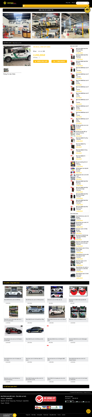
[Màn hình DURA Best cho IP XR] (73, 76)
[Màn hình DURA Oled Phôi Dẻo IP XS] (73, 57)
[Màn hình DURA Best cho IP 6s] (73, 114)
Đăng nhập (68, 2)
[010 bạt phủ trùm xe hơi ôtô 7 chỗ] (73, 176)
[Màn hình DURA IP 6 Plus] (73, 152)
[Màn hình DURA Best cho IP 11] (73, 69)
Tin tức (59, 414)
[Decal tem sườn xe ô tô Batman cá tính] (73, 262)
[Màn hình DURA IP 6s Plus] (73, 140)
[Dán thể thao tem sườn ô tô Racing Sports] (73, 224)
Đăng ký (73, 2)
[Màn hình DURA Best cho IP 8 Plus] (73, 82)
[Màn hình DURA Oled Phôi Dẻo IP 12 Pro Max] (73, 189)
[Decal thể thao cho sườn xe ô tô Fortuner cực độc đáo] (73, 269)
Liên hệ (63, 414)
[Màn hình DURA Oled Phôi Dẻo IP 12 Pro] (73, 202)
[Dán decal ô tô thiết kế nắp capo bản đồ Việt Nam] (73, 237)
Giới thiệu (33, 414)
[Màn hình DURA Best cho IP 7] (73, 101)
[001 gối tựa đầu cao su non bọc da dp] (73, 127)
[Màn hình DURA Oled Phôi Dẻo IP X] (73, 63)
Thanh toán (45, 414)
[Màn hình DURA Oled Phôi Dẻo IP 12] (73, 183)
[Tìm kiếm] (88, 3)
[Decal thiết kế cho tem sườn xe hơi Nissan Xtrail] (73, 256)
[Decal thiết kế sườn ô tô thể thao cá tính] (73, 275)
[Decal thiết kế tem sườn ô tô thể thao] (73, 218)
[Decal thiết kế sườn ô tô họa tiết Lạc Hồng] (73, 250)
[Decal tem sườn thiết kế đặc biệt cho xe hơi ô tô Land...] (73, 243)
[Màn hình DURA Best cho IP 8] (73, 89)
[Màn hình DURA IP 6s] (73, 146)
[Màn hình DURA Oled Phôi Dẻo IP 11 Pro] (73, 208)
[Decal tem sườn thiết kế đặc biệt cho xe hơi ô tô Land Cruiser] (13, 311)
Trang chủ (28, 414)
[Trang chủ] (11, 3)
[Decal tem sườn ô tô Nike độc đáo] (73, 231)
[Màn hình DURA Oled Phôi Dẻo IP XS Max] (73, 50)
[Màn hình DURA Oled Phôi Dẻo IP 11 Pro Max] (73, 196)
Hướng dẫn (39, 414)
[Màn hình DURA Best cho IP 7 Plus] (73, 95)
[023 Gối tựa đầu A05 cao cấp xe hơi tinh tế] (73, 133)
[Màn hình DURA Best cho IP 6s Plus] (73, 108)
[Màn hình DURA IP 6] (73, 158)
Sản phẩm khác (53, 414)
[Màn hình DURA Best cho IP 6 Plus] (73, 120)
